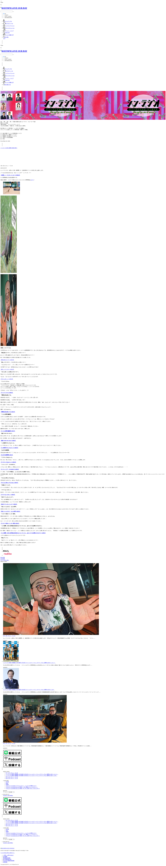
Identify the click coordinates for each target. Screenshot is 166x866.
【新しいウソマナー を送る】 (7, 369)
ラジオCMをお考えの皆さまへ (8, 852)
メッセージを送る (5, 147)
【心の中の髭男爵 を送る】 (7, 454)
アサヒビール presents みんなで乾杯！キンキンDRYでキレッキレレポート (23, 788)
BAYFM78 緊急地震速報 (8, 860)
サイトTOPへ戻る (5, 560)
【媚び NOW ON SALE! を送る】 (8, 440)
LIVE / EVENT (8, 16)
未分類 (7, 781)
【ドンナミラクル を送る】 (7, 392)
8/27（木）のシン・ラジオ (9, 635)
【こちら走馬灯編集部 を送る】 (8, 431)
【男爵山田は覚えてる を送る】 (8, 411)
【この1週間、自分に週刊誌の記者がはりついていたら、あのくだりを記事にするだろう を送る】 (23, 533)
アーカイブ (5, 792)
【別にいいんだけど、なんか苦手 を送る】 (10, 511)
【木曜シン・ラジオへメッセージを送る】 (10, 175)
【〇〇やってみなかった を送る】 (8, 462)
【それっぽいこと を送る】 (7, 379)
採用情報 (5, 862)
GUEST (6, 15)
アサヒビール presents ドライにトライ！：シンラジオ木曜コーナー (21, 785)
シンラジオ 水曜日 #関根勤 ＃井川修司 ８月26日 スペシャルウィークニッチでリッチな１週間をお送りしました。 (29, 662)
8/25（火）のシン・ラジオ (9, 743)
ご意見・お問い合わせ (8, 855)
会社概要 (5, 856)
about (7, 783)
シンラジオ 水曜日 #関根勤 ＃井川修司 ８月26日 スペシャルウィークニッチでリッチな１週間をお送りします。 (29, 689)
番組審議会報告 (6, 857)
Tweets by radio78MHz (8, 795)
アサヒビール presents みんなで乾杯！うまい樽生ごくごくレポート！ (22, 787)
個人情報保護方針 (7, 859)
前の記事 (3, 557)
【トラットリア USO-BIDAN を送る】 (10, 469)
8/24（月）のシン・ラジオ (12, 778)
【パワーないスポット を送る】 (8, 494)
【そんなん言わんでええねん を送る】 (9, 482)
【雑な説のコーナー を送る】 (7, 359)
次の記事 (3, 558)
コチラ (32, 179)
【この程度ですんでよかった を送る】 (9, 447)
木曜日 (7, 784)
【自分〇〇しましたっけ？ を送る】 (9, 504)
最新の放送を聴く (13, 147)
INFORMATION (8, 17)
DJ (5, 13)
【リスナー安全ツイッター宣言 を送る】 (10, 523)
